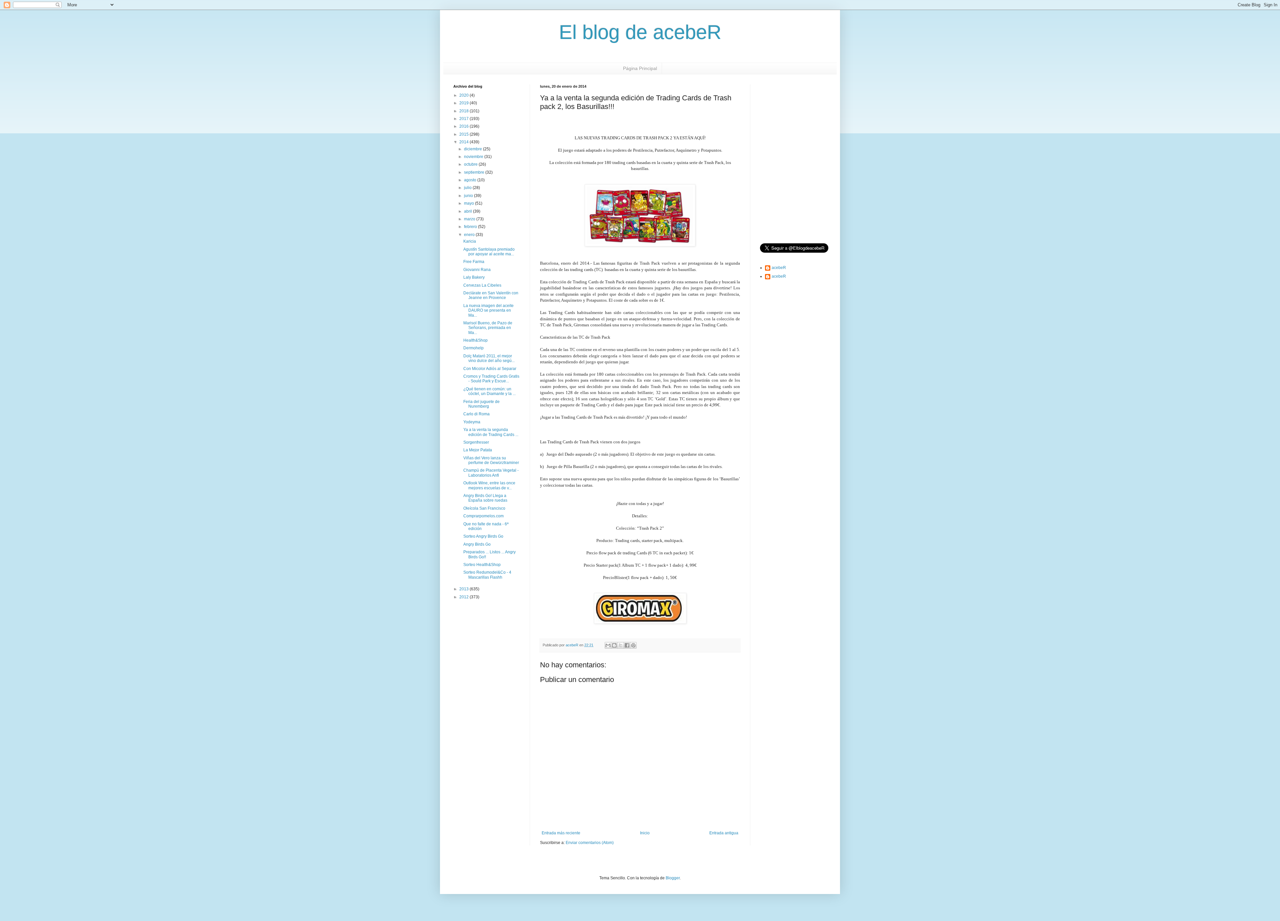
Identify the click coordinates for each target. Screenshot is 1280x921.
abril (468, 211)
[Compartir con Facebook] (627, 645)
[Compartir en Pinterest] (633, 645)
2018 (464, 111)
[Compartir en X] (620, 645)
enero (470, 234)
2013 (464, 589)
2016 (464, 126)
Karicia (469, 241)
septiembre (474, 172)
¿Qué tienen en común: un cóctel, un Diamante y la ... (489, 391)
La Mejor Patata (477, 450)
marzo (470, 219)
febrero (471, 226)
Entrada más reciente (561, 833)
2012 (464, 597)
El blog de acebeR (640, 32)
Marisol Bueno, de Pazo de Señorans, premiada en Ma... (487, 328)
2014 (464, 142)
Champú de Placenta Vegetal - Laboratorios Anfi (491, 472)
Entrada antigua (723, 833)
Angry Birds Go (477, 544)
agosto (470, 180)
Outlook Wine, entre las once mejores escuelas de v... (489, 485)
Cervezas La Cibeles (482, 285)
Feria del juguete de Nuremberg (481, 404)
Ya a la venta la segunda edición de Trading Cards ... (490, 432)
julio (468, 187)
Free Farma (473, 261)
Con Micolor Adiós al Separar (489, 368)
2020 (464, 95)
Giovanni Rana (477, 269)
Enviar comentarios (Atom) (590, 842)
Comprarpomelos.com (483, 516)
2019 (464, 103)
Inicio (645, 833)
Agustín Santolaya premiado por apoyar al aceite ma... (489, 251)
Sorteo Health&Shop (482, 564)
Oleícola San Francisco (484, 508)
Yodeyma (471, 422)
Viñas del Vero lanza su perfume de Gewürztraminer (491, 460)
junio (469, 195)
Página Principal (640, 68)
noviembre (474, 156)
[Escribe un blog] (614, 645)
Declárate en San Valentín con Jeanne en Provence (490, 295)
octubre (471, 164)
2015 (464, 134)
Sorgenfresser (476, 442)
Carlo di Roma (476, 414)
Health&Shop (475, 340)
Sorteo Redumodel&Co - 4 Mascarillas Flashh (487, 574)
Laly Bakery (474, 277)
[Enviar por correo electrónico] (608, 645)
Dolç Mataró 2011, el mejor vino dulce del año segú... (489, 358)
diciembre (473, 149)
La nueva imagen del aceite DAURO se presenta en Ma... (488, 310)
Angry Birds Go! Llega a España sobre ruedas (485, 498)
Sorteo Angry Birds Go (483, 536)
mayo (469, 203)
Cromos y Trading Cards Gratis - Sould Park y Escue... (491, 378)
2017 (464, 118)
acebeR (779, 267)
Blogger (673, 878)
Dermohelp (473, 348)
